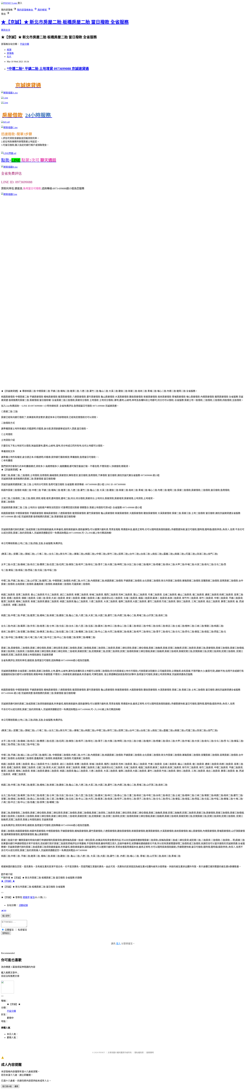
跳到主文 (5, 30)
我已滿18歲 (7, 1086)
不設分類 (24, 44)
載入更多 (6, 916)
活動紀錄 (23, 905)
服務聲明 (150, 1052)
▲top (3, 910)
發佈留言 (6, 933)
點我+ (28, 160)
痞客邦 (26, 897)
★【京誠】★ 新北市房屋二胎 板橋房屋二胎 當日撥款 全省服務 (65, 22)
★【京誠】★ (8, 881)
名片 (9, 56)
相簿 (9, 50)
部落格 (10, 53)
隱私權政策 (139, 1052)
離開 (16, 1086)
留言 (32, 897)
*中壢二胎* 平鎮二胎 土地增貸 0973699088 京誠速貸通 (48, 68)
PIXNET (102, 1052)
